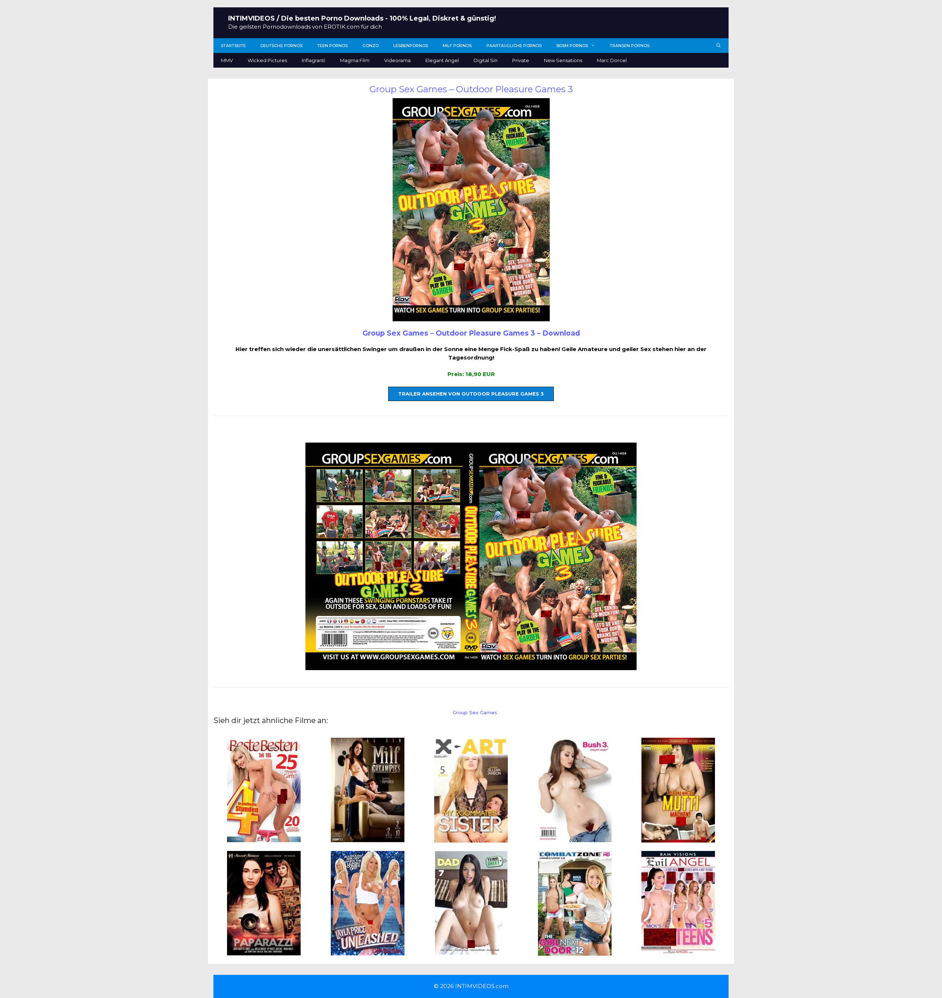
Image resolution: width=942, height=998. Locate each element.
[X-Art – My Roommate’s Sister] (471, 838)
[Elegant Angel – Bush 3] (575, 837)
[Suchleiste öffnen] (719, 45)
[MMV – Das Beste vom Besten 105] (264, 837)
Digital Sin (485, 60)
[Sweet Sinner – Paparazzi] (264, 950)
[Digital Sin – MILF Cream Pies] (367, 837)
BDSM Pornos (572, 45)
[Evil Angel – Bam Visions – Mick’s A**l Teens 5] (678, 950)
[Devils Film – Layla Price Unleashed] (367, 950)
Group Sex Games (475, 712)
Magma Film (354, 60)
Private (520, 60)
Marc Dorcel (612, 60)
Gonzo (370, 45)
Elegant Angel (442, 60)
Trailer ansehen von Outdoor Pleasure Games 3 (471, 394)
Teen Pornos (332, 45)
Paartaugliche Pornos (514, 45)
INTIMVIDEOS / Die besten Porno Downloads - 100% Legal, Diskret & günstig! (362, 18)
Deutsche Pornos (281, 45)
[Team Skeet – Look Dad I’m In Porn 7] (471, 950)
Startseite (233, 45)
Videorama (397, 60)
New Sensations (563, 60)
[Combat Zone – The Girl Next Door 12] (575, 951)
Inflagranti (313, 60)
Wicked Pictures (267, 60)
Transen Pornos (629, 45)
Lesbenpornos (410, 45)
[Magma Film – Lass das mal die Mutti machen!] (678, 838)
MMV (227, 60)
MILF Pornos (457, 45)
